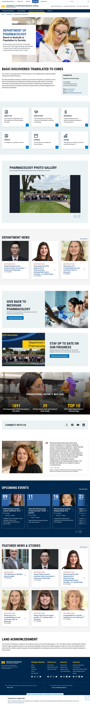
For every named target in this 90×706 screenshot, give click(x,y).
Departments (44, 1)
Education (35, 1)
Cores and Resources (65, 671)
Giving (32, 671)
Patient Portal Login (52, 669)
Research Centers (64, 669)
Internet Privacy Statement (17, 702)
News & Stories (34, 673)
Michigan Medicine (38, 662)
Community (34, 669)
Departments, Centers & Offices (80, 669)
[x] (66, 425)
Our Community (76, 667)
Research (28, 1)
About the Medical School (79, 671)
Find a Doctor (50, 665)
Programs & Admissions (78, 665)
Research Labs (63, 667)
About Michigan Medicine (8, 1)
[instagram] (35, 677)
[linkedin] (83, 425)
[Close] (87, 698)
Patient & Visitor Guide (52, 667)
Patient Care (20, 1)
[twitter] (37, 677)
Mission (33, 667)
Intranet (74, 673)
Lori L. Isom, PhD (55, 467)
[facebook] (72, 425)
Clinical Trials (63, 665)
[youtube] (78, 425)
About (32, 665)
